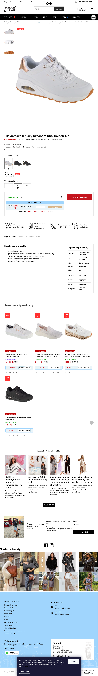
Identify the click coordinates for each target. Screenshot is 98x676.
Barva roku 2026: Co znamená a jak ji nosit (37, 479)
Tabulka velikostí (9, 633)
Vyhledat (58, 9)
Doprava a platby (35, 2)
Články (38, 237)
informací (25, 666)
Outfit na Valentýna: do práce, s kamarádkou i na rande (13, 482)
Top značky (7, 624)
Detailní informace (9, 150)
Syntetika (81, 266)
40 (13, 372)
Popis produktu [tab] (9, 237)
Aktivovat (54, 207)
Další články (48, 505)
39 (9, 372)
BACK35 (40, 207)
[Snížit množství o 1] (64, 198)
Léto (83, 279)
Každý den (81, 275)
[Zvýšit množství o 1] (64, 196)
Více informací (8, 647)
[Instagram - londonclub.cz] (50, 3)
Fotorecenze (8, 613)
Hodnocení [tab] (30, 237)
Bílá (79, 271)
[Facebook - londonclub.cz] (46, 3)
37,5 (24, 435)
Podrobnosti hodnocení (42, 139)
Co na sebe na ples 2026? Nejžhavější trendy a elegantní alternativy (59, 481)
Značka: (56, 139)
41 (16, 372)
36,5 (56, 372)
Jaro (80, 279)
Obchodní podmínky (10, 627)
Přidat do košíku (79, 197)
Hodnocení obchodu (10, 622)
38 (5, 372)
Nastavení (24, 671)
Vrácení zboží (23, 2)
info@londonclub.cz (61, 655)
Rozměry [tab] (20, 237)
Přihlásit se (82, 532)
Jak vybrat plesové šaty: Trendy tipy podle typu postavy (81, 479)
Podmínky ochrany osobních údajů (15, 630)
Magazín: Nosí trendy (10, 2)
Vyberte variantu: (10, 155)
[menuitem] (10, 17)
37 (39, 372)
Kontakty (6, 616)
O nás (5, 619)
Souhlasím (73, 661)
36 (35, 372)
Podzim (81, 281)
